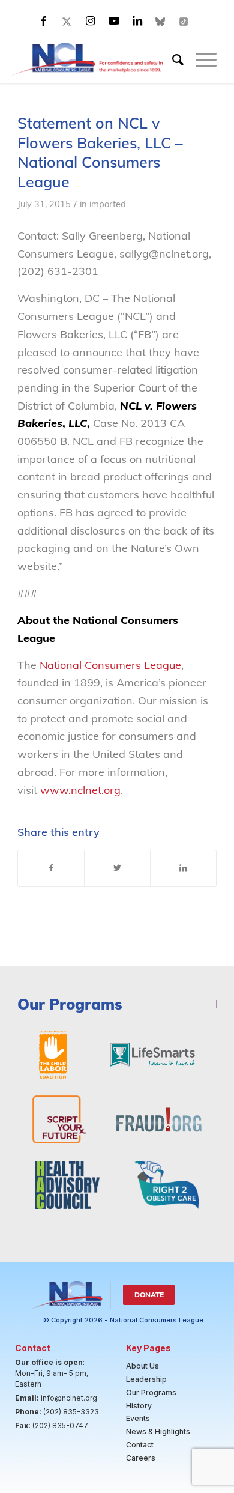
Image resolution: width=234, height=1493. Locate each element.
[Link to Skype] (161, 21)
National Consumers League (110, 665)
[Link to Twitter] (67, 21)
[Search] (172, 59)
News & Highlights (158, 1431)
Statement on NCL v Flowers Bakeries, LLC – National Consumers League (100, 152)
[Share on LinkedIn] (183, 868)
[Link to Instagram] (91, 21)
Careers (140, 1457)
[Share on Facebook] (51, 868)
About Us (142, 1365)
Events (138, 1418)
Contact (140, 1444)
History (139, 1405)
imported (107, 204)
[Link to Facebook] (44, 21)
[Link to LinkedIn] (137, 21)
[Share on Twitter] (117, 868)
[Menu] (200, 59)
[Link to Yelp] (184, 21)
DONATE (149, 1294)
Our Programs (151, 1392)
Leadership (146, 1379)
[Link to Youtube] (114, 21)
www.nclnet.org (79, 790)
